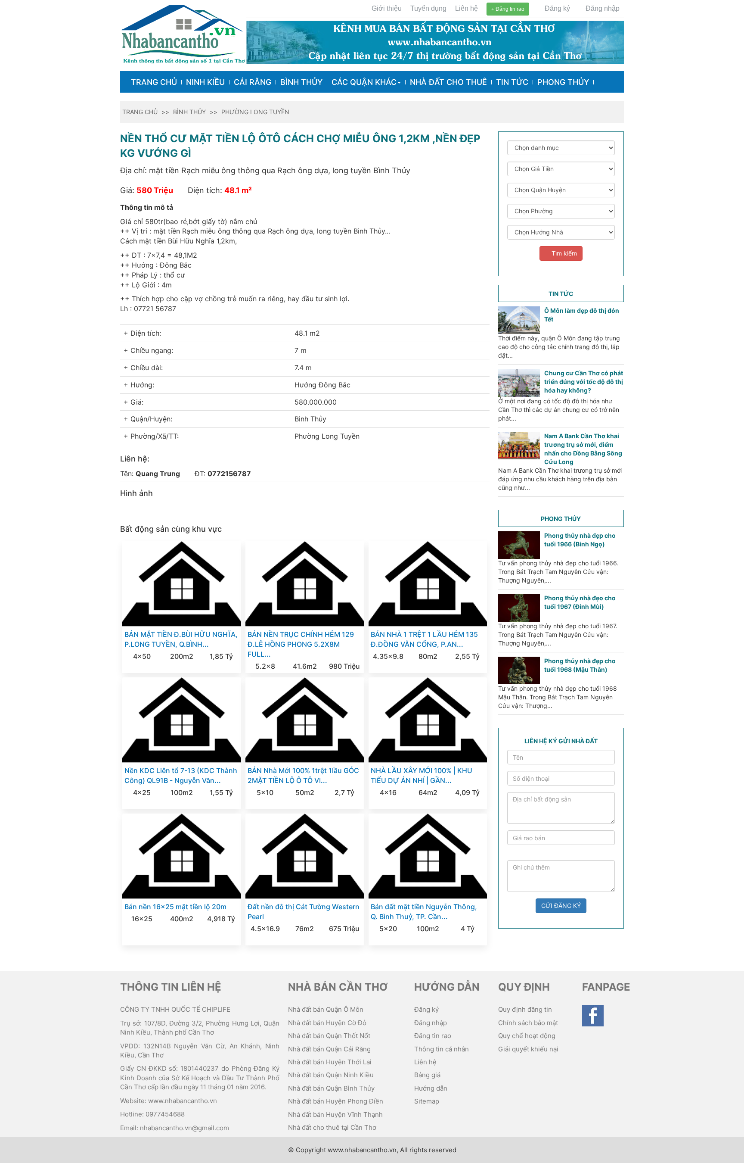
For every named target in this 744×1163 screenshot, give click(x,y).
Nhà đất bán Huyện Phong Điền (335, 1101)
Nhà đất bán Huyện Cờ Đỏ (327, 1023)
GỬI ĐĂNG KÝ (561, 905)
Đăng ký (556, 8)
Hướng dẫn (430, 1088)
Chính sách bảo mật (528, 1023)
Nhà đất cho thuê (448, 82)
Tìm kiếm (563, 253)
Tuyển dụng (428, 8)
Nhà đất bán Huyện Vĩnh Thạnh (335, 1114)
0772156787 (229, 473)
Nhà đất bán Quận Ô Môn (325, 1009)
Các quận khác (364, 82)
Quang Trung (158, 473)
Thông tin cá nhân (441, 1049)
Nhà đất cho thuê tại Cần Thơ (332, 1127)
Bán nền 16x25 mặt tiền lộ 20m (175, 906)
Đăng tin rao (509, 9)
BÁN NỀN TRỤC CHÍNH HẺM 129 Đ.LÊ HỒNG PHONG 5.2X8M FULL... (301, 644)
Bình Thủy (301, 82)
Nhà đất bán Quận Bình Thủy (331, 1088)
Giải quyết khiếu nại (528, 1049)
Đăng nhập (602, 8)
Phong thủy (563, 82)
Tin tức (512, 82)
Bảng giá (427, 1075)
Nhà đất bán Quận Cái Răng (329, 1049)
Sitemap (426, 1101)
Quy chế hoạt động (526, 1036)
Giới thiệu (387, 8)
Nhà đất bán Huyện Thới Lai (330, 1062)
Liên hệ (466, 8)
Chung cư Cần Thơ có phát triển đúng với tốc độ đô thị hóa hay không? (583, 381)
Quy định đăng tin (525, 1009)
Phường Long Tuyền (255, 111)
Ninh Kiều (205, 82)
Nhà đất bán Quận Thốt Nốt (329, 1036)
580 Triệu (154, 190)
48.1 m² (238, 190)
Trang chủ (154, 82)
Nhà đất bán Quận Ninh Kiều (331, 1075)
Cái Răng (252, 82)
